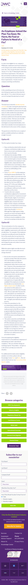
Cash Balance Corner (14, 420)
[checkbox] (14, 499)
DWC (2, 45)
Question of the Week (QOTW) (13, 50)
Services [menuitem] (4, 533)
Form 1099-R (21, 53)
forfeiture (19, 209)
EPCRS (3, 50)
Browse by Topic (14, 446)
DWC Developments (14, 405)
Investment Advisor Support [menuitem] (6, 537)
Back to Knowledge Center (11, 13)
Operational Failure (20, 52)
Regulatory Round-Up (14, 415)
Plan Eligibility (11, 52)
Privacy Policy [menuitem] (19, 541)
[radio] (14, 497)
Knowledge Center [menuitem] (7, 544)
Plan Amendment (14, 53)
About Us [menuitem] (4, 541)
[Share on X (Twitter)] (11, 393)
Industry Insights (14, 410)
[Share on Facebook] (7, 393)
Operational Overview (14, 430)
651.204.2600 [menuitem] (19, 537)
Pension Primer (5, 55)
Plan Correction (5, 53)
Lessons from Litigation (14, 435)
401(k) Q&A (14, 425)
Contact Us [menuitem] (18, 533)
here (13, 358)
